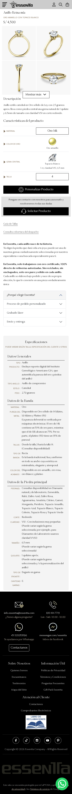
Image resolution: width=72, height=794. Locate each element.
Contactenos (36, 704)
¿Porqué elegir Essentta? (21, 295)
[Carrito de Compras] (67, 4)
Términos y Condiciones (53, 677)
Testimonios (19, 683)
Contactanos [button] (19, 647)
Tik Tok (26, 740)
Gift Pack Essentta (53, 690)
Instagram (37, 740)
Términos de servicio (40, 789)
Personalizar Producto (38, 189)
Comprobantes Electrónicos (36, 711)
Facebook (16, 740)
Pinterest (58, 740)
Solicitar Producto (38, 211)
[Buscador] (61, 4)
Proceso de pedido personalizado (26, 304)
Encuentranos (19, 677)
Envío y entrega (16, 321)
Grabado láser (15, 313)
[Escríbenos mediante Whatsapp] (62, 784)
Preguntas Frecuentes (53, 683)
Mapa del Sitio (19, 690)
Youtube (47, 740)
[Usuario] (54, 4)
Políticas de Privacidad (53, 670)
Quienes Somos (19, 670)
